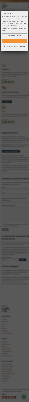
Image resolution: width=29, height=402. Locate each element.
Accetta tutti (14, 41)
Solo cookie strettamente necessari (14, 46)
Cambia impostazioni (14, 35)
